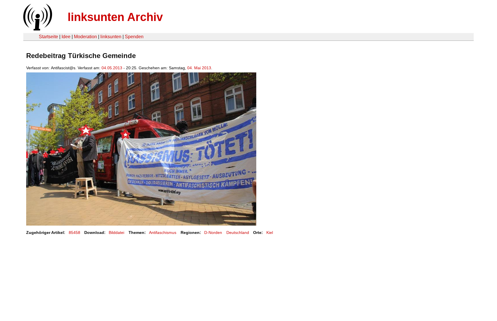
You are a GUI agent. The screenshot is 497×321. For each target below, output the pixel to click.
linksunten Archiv (115, 17)
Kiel (269, 232)
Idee (66, 36)
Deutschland (237, 232)
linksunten (110, 36)
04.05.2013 (112, 68)
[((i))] (37, 28)
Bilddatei (116, 232)
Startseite (48, 36)
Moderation (85, 36)
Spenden (134, 36)
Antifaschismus (162, 232)
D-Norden (213, 232)
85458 (74, 232)
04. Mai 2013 (199, 68)
